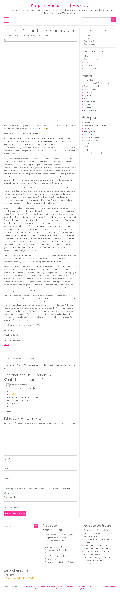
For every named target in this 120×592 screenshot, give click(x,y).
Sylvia (86, 38)
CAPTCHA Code (10, 507)
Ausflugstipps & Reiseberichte (96, 83)
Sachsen (87, 104)
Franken (87, 95)
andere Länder (90, 80)
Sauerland (88, 107)
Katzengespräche (91, 68)
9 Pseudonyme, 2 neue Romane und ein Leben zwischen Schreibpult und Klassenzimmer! (99, 533)
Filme (86, 56)
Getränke (88, 128)
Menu (86, 143)
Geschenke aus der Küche (95, 125)
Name (7, 459)
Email (6, 469)
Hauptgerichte (90, 131)
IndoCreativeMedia (88, 589)
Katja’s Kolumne (90, 62)
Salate (86, 147)
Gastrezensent (90, 44)
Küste (86, 98)
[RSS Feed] (14, 349)
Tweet (6, 344)
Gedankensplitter (91, 59)
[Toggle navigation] (6, 19)
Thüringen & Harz (91, 110)
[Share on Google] (10, 349)
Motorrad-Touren (91, 101)
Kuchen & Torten (91, 140)
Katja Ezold (44, 35)
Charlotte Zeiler (30, 358)
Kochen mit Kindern (92, 137)
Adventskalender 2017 (14, 358)
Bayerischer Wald (91, 86)
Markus (87, 35)
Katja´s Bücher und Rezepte (60, 5)
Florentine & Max (91, 41)
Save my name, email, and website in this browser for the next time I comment (38, 488)
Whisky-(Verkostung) (93, 153)
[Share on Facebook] (6, 349)
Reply (8, 411)
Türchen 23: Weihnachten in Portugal (59, 365)
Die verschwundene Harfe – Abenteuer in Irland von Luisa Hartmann (60, 544)
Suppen (87, 150)
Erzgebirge (88, 92)
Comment (8, 428)
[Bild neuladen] (10, 496)
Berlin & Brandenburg (93, 89)
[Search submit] (113, 19)
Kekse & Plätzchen (92, 134)
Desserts (88, 122)
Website (7, 478)
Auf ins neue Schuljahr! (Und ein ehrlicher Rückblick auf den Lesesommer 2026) (97, 560)
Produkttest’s (89, 65)
